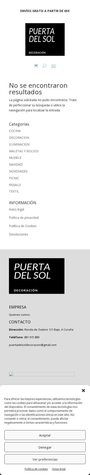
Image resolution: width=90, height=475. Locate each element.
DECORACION (19, 137)
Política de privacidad (24, 218)
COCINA (15, 131)
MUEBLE (15, 158)
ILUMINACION (19, 144)
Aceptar (45, 435)
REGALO (15, 185)
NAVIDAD (16, 164)
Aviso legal (59, 469)
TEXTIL (14, 191)
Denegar (45, 447)
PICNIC (14, 178)
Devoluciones (18, 234)
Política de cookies (36, 469)
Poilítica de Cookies (22, 226)
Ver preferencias (45, 459)
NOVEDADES (18, 171)
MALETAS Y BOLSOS (24, 151)
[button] (83, 390)
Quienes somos (19, 315)
